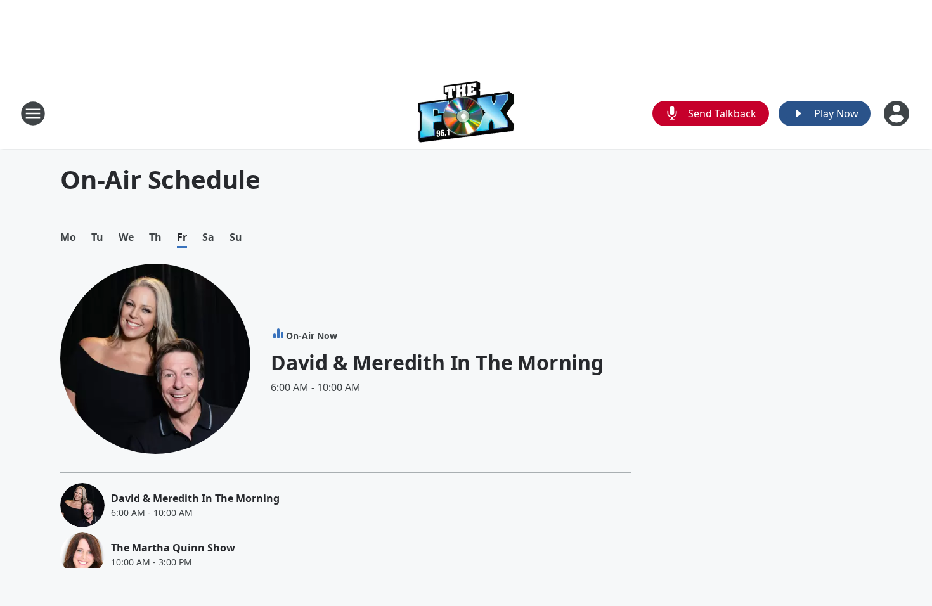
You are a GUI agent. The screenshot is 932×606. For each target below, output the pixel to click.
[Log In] (898, 113)
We (126, 237)
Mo (68, 237)
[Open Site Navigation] (33, 113)
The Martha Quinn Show (173, 548)
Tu (97, 237)
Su (236, 237)
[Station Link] (466, 113)
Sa (208, 237)
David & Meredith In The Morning (437, 362)
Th (155, 237)
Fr (182, 237)
